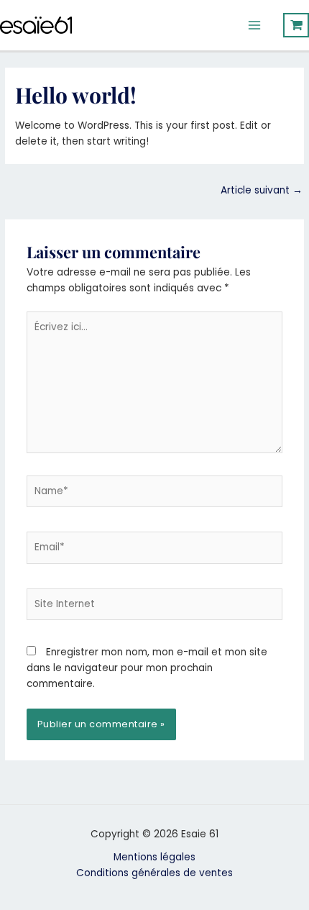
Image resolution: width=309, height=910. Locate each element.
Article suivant (262, 190)
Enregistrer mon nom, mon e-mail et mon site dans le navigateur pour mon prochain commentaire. (147, 668)
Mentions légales (154, 857)
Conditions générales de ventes (154, 873)
